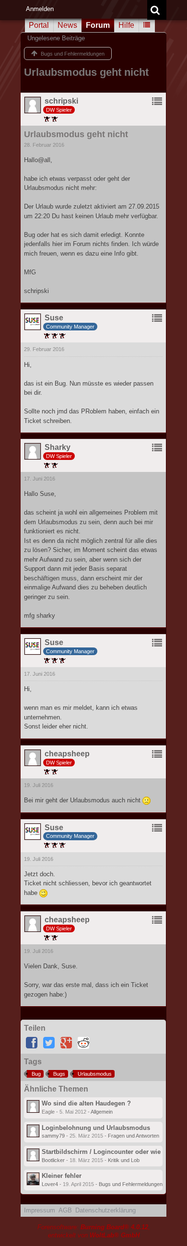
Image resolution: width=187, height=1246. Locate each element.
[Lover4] (33, 1179)
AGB (65, 1210)
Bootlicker (53, 1160)
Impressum (39, 1210)
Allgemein (102, 1112)
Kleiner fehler (62, 1175)
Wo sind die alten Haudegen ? (86, 1103)
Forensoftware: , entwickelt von (93, 1231)
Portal (39, 25)
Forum (98, 25)
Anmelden (40, 8)
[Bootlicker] (33, 1155)
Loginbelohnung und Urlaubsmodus (96, 1127)
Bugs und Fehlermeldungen (131, 1184)
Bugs (59, 1074)
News (67, 25)
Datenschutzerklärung (105, 1210)
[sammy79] (33, 1131)
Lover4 (50, 1184)
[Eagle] (33, 1106)
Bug (36, 1074)
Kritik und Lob (124, 1160)
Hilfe (126, 25)
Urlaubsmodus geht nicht (86, 72)
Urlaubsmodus (95, 1074)
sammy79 (53, 1136)
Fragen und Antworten (133, 1136)
